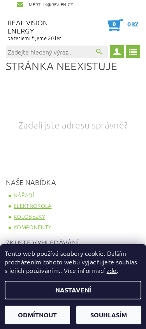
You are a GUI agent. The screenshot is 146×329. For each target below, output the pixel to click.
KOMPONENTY (32, 227)
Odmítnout (37, 315)
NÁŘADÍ (24, 195)
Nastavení (73, 290)
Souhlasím (108, 315)
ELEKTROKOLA (33, 205)
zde (112, 270)
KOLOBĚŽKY (29, 216)
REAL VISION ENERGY (36, 30)
